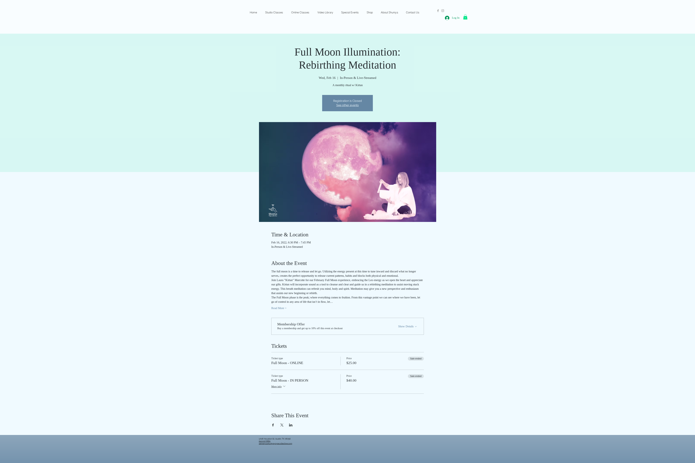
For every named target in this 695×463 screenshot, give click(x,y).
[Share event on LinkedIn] (290, 425)
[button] (465, 17)
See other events (347, 105)
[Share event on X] (282, 425)
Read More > (279, 308)
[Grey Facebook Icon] (438, 10)
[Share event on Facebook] (273, 425)
